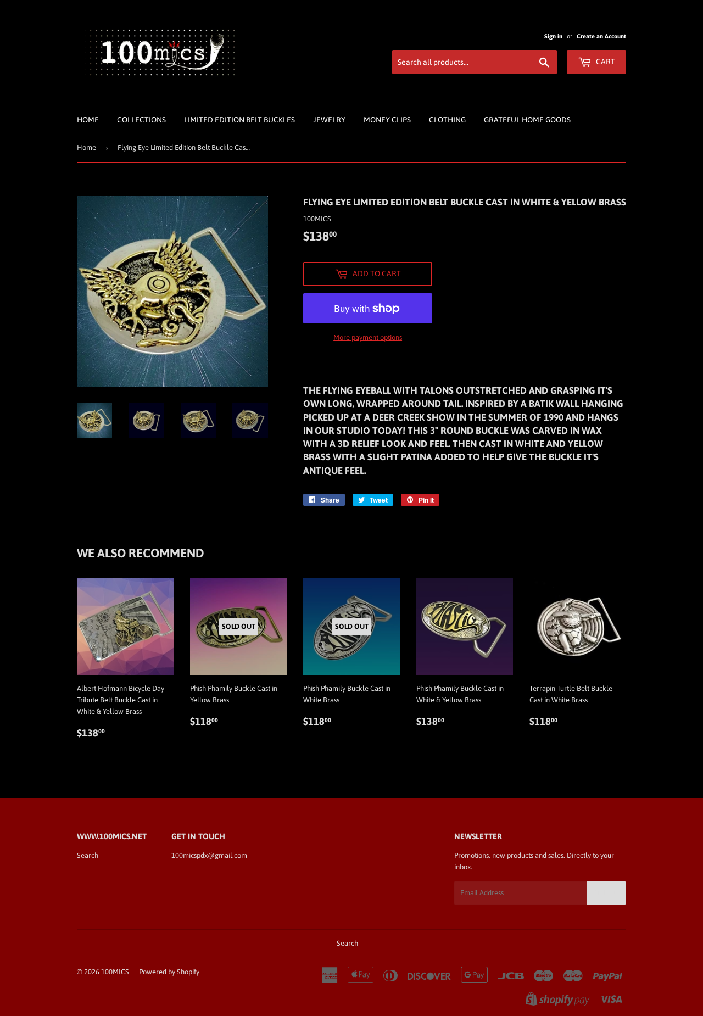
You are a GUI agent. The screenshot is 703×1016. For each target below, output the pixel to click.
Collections (141, 119)
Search (87, 855)
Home (88, 119)
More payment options (367, 337)
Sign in (553, 36)
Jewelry (329, 119)
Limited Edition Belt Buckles (239, 119)
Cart (604, 61)
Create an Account (601, 36)
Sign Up (606, 893)
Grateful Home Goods (527, 119)
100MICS (115, 972)
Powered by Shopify (169, 972)
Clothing (447, 119)
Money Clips (387, 119)
